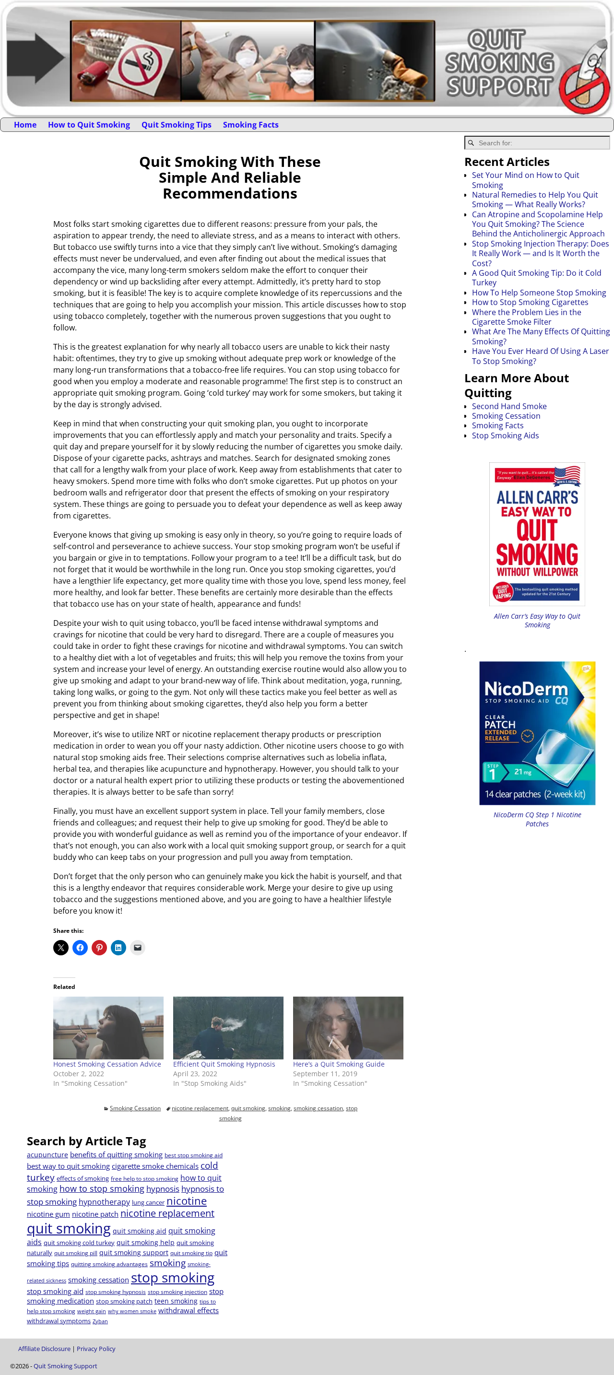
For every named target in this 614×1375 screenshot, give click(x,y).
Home (25, 124)
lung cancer (148, 1202)
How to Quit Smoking (89, 124)
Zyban (100, 1321)
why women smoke (132, 1311)
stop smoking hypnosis (115, 1292)
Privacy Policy (96, 1348)
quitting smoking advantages (109, 1264)
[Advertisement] (333, 1201)
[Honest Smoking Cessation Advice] (108, 1028)
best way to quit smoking (68, 1166)
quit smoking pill (75, 1253)
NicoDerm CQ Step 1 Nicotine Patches (537, 819)
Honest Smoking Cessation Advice (107, 1064)
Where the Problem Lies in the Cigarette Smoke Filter (526, 317)
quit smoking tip (191, 1253)
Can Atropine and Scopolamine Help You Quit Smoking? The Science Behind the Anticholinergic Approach (538, 224)
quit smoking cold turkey (79, 1242)
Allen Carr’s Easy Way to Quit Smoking (537, 620)
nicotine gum (48, 1214)
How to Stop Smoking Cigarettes (530, 302)
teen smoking (176, 1300)
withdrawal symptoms (59, 1320)
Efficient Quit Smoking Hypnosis (224, 1064)
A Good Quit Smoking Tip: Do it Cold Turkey (537, 278)
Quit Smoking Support (65, 1366)
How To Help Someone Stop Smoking (539, 292)
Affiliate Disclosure (44, 1348)
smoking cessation (318, 1108)
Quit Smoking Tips (177, 124)
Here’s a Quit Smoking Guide (339, 1064)
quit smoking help (146, 1242)
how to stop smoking (101, 1188)
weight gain (91, 1311)
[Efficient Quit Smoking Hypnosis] (228, 1028)
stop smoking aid (55, 1291)
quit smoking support (133, 1252)
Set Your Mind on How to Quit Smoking (525, 180)
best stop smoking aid (194, 1155)
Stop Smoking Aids (505, 435)
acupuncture (47, 1154)
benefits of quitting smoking (116, 1154)
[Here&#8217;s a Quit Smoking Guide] (348, 1028)
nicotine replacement (200, 1108)
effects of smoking (83, 1178)
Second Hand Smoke (509, 406)
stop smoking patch (124, 1301)
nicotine (186, 1201)
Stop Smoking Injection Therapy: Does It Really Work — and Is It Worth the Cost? (540, 253)
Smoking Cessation (135, 1108)
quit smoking (248, 1108)
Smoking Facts (251, 124)
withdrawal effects (188, 1310)
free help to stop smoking (144, 1179)
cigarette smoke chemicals (155, 1166)
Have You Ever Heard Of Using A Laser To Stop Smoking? (540, 356)
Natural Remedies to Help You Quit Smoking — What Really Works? (535, 199)
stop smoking (172, 1277)
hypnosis (162, 1188)
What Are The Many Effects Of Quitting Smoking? (541, 336)
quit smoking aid (139, 1230)
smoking (279, 1108)
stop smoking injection (177, 1292)
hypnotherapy (104, 1202)
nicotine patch (95, 1214)
